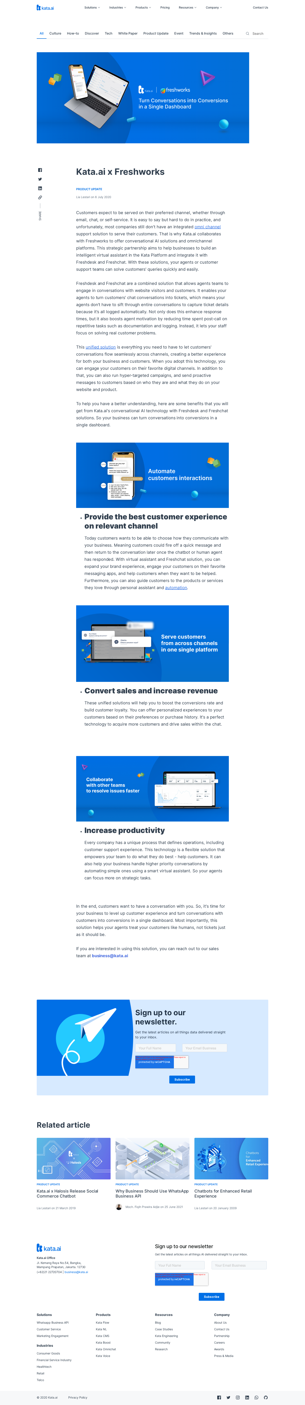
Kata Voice (103, 1356)
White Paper (128, 33)
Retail (40, 1373)
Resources (186, 7)
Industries (116, 7)
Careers (219, 1342)
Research (161, 1349)
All (42, 33)
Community (162, 1342)
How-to (73, 33)
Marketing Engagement (52, 1336)
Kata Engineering (166, 1336)
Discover (92, 33)
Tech (108, 33)
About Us (220, 1322)
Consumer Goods (48, 1353)
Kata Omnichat (106, 1349)
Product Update (155, 33)
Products (141, 7)
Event (178, 33)
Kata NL (101, 1329)
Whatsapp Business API (53, 1322)
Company (212, 7)
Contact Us (260, 7)
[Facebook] (40, 170)
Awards (219, 1349)
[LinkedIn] (40, 188)
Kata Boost (103, 1342)
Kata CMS (102, 1336)
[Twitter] (40, 179)
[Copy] (40, 197)
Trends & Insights (203, 33)
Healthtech (44, 1366)
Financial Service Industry (54, 1360)
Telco (40, 1380)
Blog (158, 1322)
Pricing (165, 7)
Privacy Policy (77, 1397)
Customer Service (49, 1329)
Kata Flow (102, 1322)
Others (228, 33)
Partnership (222, 1336)
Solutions (90, 7)
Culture (55, 33)
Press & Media (223, 1356)
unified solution (101, 347)
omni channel (208, 226)
